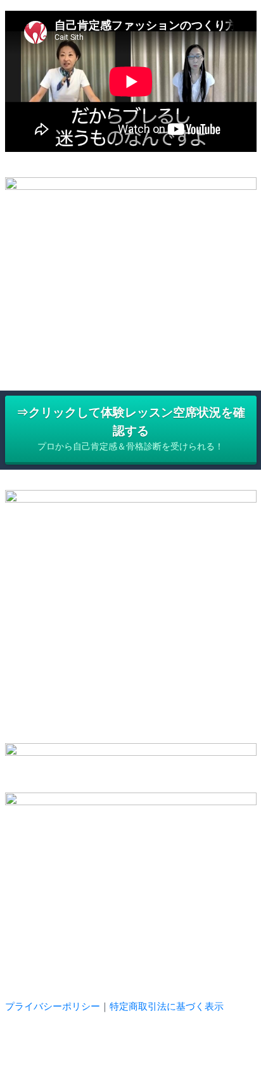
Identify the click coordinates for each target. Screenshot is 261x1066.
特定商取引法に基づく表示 (167, 1006)
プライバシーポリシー (52, 1006)
